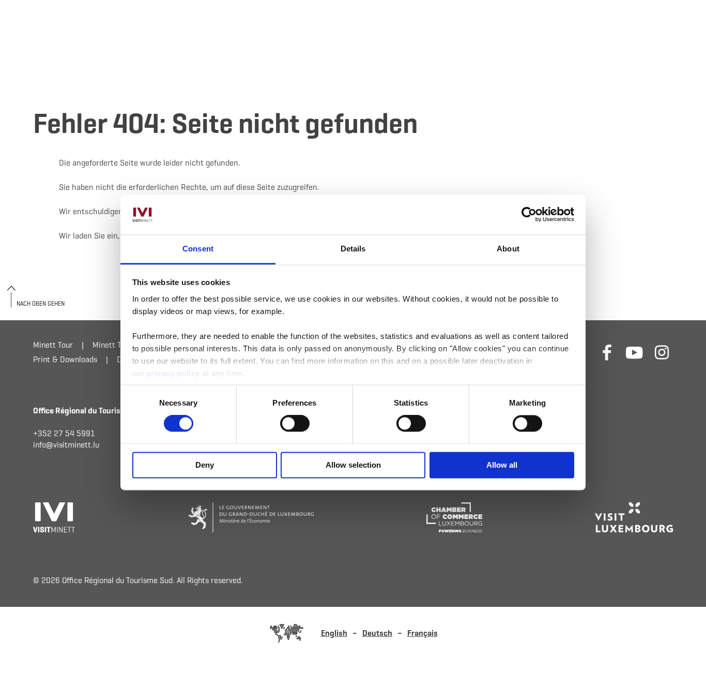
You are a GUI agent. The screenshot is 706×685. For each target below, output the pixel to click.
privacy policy (174, 373)
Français (422, 633)
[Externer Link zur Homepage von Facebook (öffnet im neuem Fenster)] (607, 352)
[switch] (295, 423)
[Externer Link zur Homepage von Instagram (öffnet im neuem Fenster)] (662, 352)
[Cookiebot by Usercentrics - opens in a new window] (529, 214)
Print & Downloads (65, 359)
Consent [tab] (197, 248)
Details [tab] (353, 248)
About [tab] (508, 248)
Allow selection (353, 464)
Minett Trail (112, 345)
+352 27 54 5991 (64, 433)
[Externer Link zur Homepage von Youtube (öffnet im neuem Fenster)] (634, 352)
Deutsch (377, 633)
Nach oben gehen (41, 303)
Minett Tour (53, 345)
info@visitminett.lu (66, 445)
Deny (204, 464)
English (334, 633)
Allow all (501, 464)
